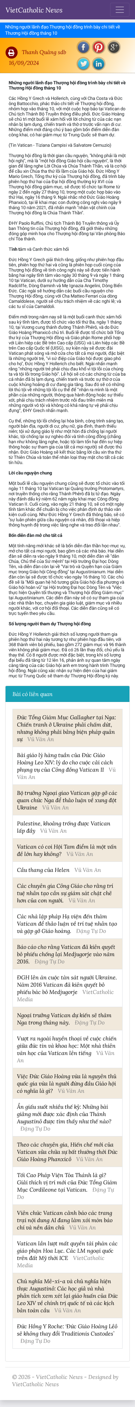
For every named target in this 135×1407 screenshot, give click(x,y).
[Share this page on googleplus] (114, 47)
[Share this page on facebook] (83, 47)
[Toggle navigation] (119, 10)
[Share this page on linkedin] (99, 64)
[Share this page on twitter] (83, 64)
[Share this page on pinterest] (99, 47)
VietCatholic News (34, 9)
